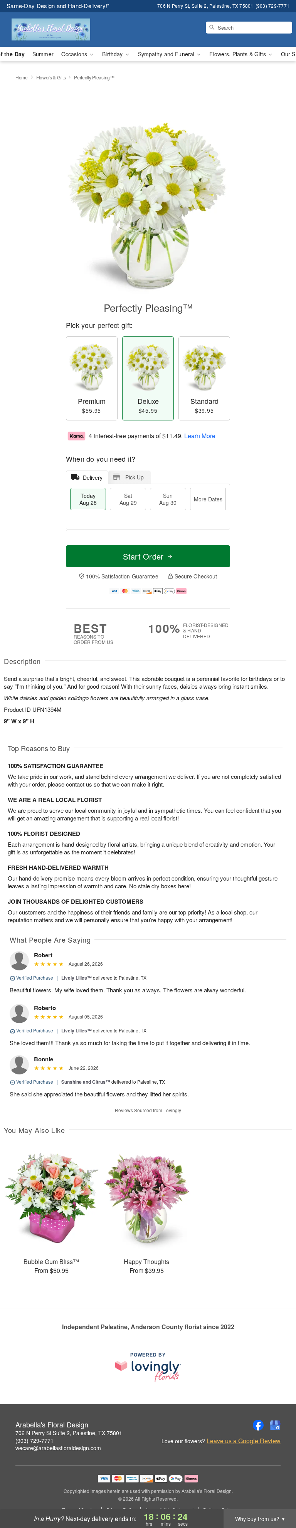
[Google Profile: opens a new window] (275, 1425)
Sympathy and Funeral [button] (167, 54)
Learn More (199, 435)
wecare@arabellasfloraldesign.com (58, 1448)
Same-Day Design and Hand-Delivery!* (58, 6)
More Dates (208, 499)
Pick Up (134, 477)
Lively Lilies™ (76, 977)
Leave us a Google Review (244, 1441)
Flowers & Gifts (51, 77)
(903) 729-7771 (34, 1440)
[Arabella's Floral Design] (51, 29)
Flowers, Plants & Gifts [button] (238, 54)
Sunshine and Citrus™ (85, 1081)
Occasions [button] (75, 54)
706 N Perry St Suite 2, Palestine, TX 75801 (68, 1433)
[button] (275, 1495)
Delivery (93, 477)
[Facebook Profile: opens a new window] (258, 1425)
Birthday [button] (113, 54)
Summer (43, 54)
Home (21, 77)
